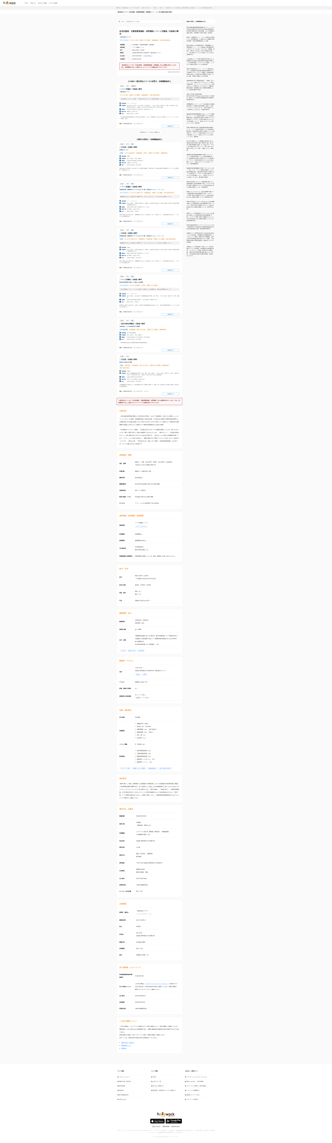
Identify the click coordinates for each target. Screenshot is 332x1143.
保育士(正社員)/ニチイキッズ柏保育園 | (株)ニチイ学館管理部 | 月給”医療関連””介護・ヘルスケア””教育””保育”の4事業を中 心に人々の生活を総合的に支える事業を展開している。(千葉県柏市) (200, 184)
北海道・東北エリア (146, 7)
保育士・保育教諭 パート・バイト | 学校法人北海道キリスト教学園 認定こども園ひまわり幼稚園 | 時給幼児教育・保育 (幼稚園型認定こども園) (200, 39)
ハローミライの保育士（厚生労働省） (196, 1086)
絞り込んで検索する (158, 1086)
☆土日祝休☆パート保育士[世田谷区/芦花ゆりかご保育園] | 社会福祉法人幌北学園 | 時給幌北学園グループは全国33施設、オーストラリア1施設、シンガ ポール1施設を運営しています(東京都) (200, 61)
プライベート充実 (125, 768)
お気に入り (33, 3)
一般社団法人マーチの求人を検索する (149, 132)
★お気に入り (170, 126)
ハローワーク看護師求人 (193, 1090)
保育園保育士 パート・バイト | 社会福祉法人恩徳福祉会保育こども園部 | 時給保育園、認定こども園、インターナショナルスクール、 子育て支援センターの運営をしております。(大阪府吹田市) (200, 106)
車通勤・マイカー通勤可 (139, 768)
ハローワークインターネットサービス (156, 983)
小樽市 (160, 7)
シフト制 (123, 650)
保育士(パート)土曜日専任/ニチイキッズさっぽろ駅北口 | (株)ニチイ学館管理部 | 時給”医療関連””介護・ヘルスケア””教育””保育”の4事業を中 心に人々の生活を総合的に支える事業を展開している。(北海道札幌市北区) (200, 217)
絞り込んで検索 (42, 3)
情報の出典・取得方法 (127, 1042)
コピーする (148, 56)
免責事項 (123, 1048)
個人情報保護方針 (124, 1095)
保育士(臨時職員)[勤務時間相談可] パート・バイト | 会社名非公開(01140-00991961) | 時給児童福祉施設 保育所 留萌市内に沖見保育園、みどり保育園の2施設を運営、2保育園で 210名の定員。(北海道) (200, 30)
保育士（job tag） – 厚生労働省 (194, 1081)
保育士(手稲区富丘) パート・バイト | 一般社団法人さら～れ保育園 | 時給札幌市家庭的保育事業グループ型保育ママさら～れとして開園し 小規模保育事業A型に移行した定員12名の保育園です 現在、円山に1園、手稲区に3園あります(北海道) (200, 72)
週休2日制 (141, 650)
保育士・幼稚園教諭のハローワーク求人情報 (128, 7)
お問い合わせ (122, 1099)
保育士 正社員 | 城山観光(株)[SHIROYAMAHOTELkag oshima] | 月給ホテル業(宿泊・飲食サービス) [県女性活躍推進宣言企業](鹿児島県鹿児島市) (200, 96)
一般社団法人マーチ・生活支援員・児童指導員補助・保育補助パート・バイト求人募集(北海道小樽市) (188, 7)
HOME (26, 3)
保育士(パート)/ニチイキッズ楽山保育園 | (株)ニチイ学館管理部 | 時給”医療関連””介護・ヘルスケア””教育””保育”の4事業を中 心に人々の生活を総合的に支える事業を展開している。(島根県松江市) (200, 194)
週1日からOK (131, 650)
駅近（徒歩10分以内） (165, 768)
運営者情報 (122, 1086)
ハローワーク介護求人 (192, 1099)
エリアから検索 (53, 3)
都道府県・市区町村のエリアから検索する (164, 1090)
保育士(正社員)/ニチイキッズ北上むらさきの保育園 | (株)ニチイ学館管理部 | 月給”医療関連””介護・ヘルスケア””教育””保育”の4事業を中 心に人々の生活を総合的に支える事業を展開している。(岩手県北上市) (200, 205)
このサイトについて (124, 1077)
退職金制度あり (152, 768)
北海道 (155, 7)
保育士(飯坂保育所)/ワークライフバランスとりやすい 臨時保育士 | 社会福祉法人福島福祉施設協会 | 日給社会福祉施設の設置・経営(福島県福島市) (200, 226)
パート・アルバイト (141, 526)
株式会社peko (175, 1126)
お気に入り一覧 (157, 1081)
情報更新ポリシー (126, 1045)
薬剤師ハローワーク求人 (193, 1095)
